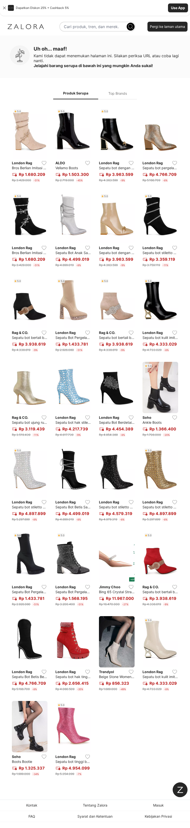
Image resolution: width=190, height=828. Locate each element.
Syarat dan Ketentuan (95, 816)
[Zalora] (26, 26)
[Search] (131, 27)
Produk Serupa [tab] (75, 93)
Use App (178, 8)
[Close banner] (4, 7)
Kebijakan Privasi (158, 816)
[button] (95, 8)
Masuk (158, 805)
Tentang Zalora (95, 805)
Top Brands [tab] (117, 93)
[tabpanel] (95, 442)
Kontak (31, 805)
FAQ (31, 816)
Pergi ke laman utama (167, 26)
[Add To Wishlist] (44, 163)
